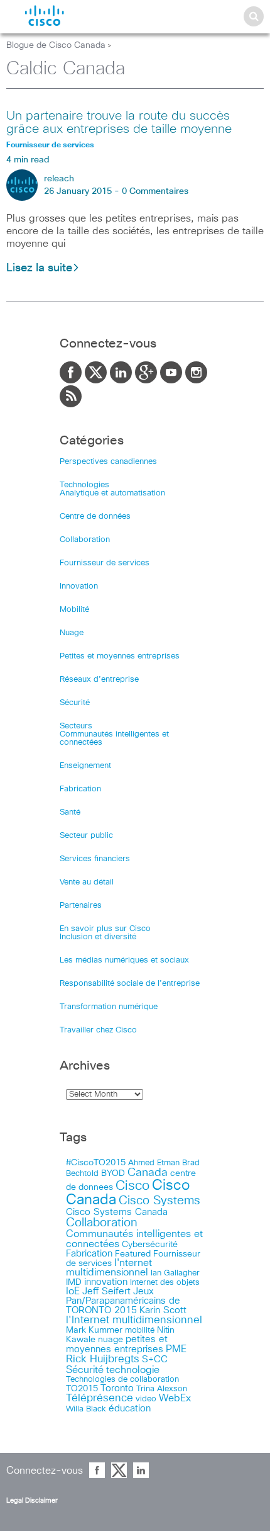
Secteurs (76, 726)
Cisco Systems (159, 1201)
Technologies (84, 485)
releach (59, 178)
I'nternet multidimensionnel (109, 1267)
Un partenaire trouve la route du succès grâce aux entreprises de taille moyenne (119, 122)
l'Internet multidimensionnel (134, 1320)
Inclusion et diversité (98, 937)
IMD (74, 1282)
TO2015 (82, 1388)
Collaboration (85, 540)
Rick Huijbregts (102, 1359)
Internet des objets (165, 1283)
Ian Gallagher (175, 1272)
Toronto (117, 1388)
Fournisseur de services (104, 563)
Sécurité (75, 703)
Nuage (72, 633)
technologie (132, 1370)
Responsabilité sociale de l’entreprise (130, 984)
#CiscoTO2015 (96, 1162)
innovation (105, 1282)
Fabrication (80, 789)
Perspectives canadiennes (108, 462)
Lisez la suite (39, 268)
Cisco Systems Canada (117, 1212)
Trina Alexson (161, 1389)
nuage (110, 1339)
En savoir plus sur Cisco (105, 929)
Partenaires (81, 905)
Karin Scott (162, 1310)
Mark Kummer (94, 1330)
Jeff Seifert (106, 1291)
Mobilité (74, 610)
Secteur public (86, 836)
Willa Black (86, 1409)
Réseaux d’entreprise (99, 679)
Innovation (79, 586)
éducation (130, 1408)
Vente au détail (87, 882)
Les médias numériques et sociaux (124, 960)
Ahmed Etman (154, 1163)
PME (176, 1349)
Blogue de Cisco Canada (55, 45)
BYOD (113, 1173)
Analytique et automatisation (112, 493)
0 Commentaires (155, 191)
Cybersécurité (150, 1244)
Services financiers (95, 859)
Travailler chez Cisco (98, 1030)
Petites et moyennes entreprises (120, 656)
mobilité (139, 1330)
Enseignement (85, 766)
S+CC (155, 1359)
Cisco (132, 1185)
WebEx (175, 1398)
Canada (147, 1172)
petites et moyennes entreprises (117, 1344)
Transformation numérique (109, 1007)
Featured (133, 1254)
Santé (70, 812)
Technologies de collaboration (122, 1379)
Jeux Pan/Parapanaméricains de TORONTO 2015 (123, 1301)
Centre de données (95, 516)
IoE (73, 1291)
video (146, 1398)
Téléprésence (99, 1398)
